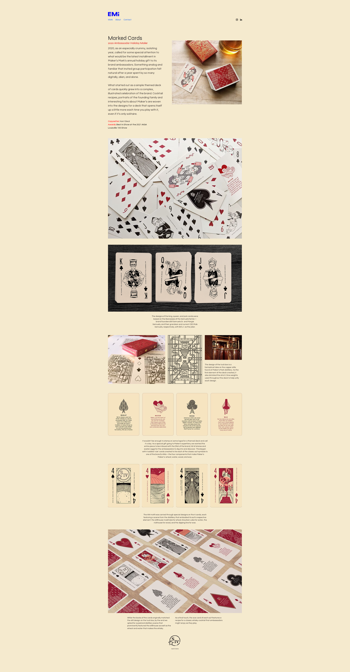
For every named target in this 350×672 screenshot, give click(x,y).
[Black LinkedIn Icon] (241, 19)
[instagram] (237, 19)
